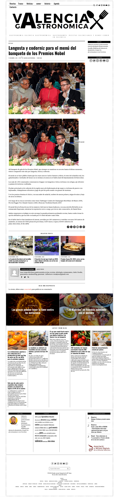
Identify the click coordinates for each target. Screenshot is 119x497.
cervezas (51, 422)
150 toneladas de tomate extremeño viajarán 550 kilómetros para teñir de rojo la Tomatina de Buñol (80, 350)
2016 (36, 417)
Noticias (11, 43)
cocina (37, 424)
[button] (68, 469)
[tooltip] (97, 5)
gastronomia (53, 427)
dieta (45, 428)
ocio (36, 433)
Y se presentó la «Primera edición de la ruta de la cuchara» (100, 439)
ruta (55, 436)
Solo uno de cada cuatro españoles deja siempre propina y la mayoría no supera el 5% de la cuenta (16, 385)
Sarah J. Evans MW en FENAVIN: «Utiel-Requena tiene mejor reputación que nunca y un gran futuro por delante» (99, 429)
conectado (27, 289)
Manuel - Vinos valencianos (98, 436)
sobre (41, 438)
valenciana (45, 441)
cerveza (47, 422)
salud (39, 438)
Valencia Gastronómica (29, 58)
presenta (49, 433)
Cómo (41, 427)
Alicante (51, 417)
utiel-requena (46, 438)
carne (36, 422)
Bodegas (49, 420)
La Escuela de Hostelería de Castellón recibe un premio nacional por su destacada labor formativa (20, 260)
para (41, 432)
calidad (53, 419)
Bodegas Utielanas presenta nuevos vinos (100, 420)
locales (40, 430)
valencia (38, 441)
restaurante (43, 435)
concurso (37, 428)
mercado (51, 430)
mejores (47, 430)
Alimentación (37, 420)
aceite (39, 417)
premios (45, 433)
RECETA (37, 436)
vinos (53, 441)
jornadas (37, 430)
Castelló (43, 422)
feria (47, 428)
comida (41, 425)
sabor (36, 438)
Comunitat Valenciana (48, 425)
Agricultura (45, 416)
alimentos (44, 419)
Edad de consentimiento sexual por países (100, 349)
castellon (40, 422)
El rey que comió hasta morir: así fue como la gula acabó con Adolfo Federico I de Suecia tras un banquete (59, 334)
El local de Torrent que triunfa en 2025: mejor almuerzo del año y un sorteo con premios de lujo (46, 260)
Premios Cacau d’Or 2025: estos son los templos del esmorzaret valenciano (73, 260)
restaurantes (50, 436)
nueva (55, 430)
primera (53, 433)
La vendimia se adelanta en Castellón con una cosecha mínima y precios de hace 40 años (38, 350)
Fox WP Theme (68, 473)
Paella (38, 433)
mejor (43, 430)
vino (49, 441)
